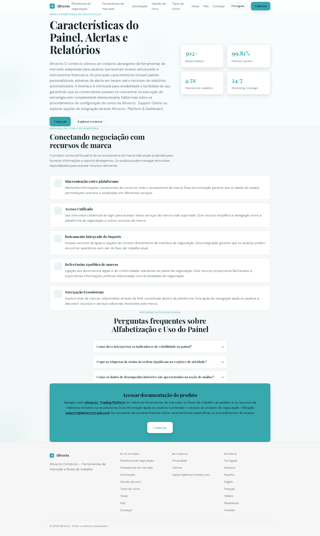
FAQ (206, 6)
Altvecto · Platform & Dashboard (137, 109)
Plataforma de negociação (137, 461)
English (228, 482)
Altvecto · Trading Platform (105, 402)
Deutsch (229, 468)
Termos (177, 468)
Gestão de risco (130, 482)
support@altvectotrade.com (88, 413)
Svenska (229, 510)
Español (229, 475)
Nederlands (231, 503)
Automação (140, 6)
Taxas (195, 6)
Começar (219, 6)
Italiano (228, 496)
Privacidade (179, 461)
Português (237, 6)
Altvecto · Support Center (142, 103)
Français (229, 489)
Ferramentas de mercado (136, 468)
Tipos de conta (130, 489)
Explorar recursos (90, 121)
